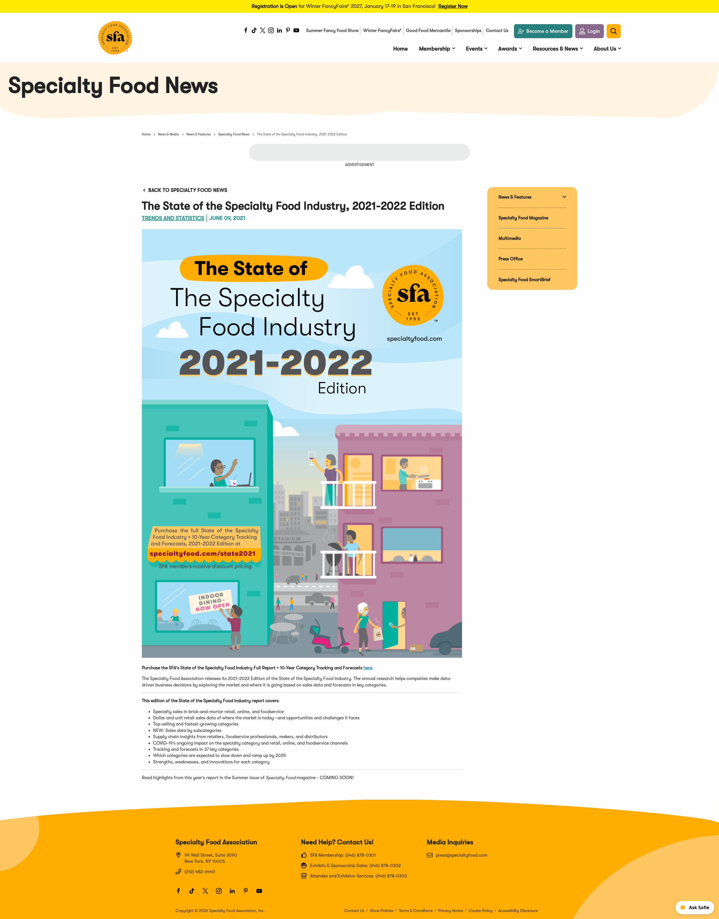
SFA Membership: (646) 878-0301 (343, 855)
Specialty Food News (233, 134)
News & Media (168, 134)
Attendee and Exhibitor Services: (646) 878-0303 (358, 876)
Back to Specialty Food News (187, 190)
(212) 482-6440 (200, 871)
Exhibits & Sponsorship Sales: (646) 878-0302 (355, 865)
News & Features (198, 134)
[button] (589, 31)
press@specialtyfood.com (461, 855)
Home (146, 134)
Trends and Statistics (173, 218)
